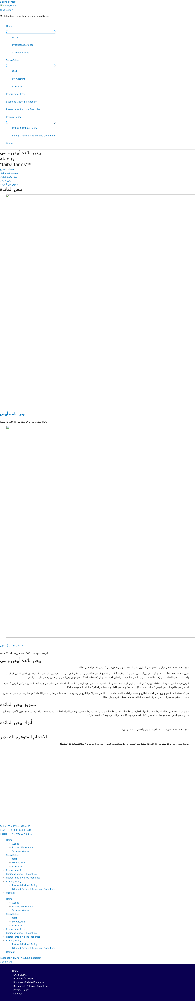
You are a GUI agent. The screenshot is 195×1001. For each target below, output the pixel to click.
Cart (14, 71)
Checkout (17, 86)
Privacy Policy (13, 117)
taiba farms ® (6, 10)
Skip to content (8, 1)
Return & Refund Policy (24, 128)
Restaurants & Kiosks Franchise (23, 109)
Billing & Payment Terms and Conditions (33, 135)
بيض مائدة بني (11, 645)
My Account (18, 78)
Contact (10, 143)
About (15, 37)
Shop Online (12, 60)
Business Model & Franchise (21, 101)
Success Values (20, 52)
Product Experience (23, 44)
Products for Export (16, 94)
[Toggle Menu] (30, 31)
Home (9, 26)
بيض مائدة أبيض (12, 413)
